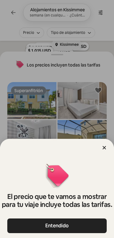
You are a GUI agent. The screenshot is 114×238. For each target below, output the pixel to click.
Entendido (57, 225)
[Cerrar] (104, 147)
